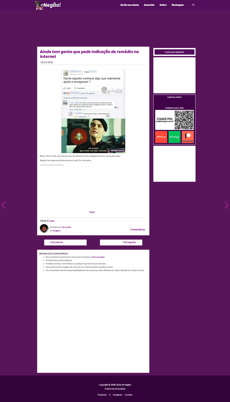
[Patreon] (188, 136)
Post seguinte (131, 242)
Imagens (57, 230)
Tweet (92, 212)
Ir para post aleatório (174, 52)
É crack (50, 220)
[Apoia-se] (162, 136)
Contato (128, 394)
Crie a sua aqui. (98, 257)
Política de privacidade (115, 388)
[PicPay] (175, 136)
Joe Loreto (66, 227)
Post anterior (55, 242)
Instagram (117, 394)
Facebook (102, 394)
